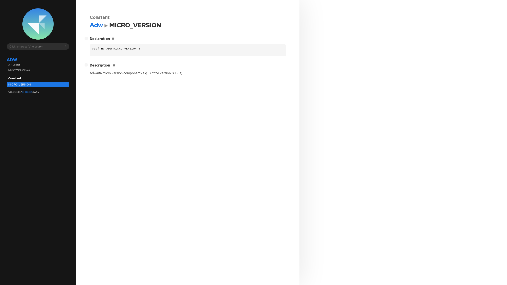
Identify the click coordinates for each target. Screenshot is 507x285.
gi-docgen (27, 91)
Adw (12, 59)
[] (87, 38)
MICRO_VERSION (19, 84)
